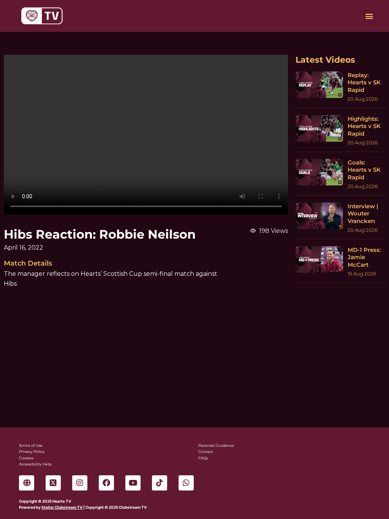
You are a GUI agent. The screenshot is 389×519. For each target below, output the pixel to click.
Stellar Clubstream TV (61, 507)
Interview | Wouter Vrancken (363, 214)
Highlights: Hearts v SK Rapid (364, 126)
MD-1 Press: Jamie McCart (364, 257)
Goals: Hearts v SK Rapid (364, 170)
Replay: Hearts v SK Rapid (364, 82)
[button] (369, 16)
